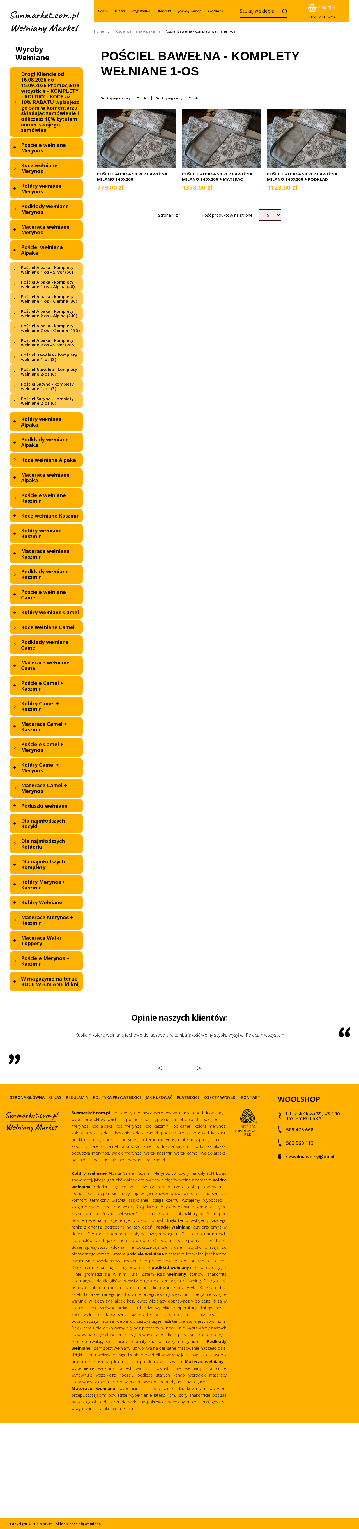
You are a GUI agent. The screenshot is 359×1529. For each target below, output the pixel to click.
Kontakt (250, 1097)
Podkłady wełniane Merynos (45, 209)
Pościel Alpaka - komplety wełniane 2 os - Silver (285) (48, 342)
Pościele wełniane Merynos (43, 148)
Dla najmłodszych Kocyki (43, 823)
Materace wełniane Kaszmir (45, 554)
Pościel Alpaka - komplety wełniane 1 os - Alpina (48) (48, 284)
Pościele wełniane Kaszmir (43, 498)
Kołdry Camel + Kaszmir (40, 706)
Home (99, 31)
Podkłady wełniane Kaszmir (45, 574)
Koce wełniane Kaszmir (50, 515)
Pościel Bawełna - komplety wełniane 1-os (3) (49, 357)
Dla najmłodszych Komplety (43, 864)
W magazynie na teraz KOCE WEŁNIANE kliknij (50, 981)
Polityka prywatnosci (117, 1097)
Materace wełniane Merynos (45, 229)
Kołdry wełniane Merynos (41, 188)
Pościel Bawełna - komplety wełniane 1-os (200, 31)
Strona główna (27, 1097)
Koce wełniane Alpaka (48, 460)
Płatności (188, 1097)
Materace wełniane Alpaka (45, 477)
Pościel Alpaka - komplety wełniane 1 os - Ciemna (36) (49, 299)
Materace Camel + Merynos (44, 788)
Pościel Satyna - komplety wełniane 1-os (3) (47, 386)
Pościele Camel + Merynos (42, 747)
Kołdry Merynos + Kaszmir (43, 885)
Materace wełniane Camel (45, 665)
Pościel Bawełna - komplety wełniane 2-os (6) (49, 372)
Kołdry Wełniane (41, 902)
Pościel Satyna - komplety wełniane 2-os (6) (47, 401)
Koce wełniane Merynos (39, 168)
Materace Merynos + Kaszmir (47, 920)
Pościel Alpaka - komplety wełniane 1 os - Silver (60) (47, 270)
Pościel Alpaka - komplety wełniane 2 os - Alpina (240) (49, 313)
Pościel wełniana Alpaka (42, 250)
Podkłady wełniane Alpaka (45, 442)
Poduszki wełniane (44, 805)
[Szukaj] (283, 11)
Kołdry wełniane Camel (50, 612)
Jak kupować (159, 1097)
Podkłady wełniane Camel (45, 645)
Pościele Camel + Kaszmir (42, 686)
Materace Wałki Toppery (41, 940)
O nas (120, 11)
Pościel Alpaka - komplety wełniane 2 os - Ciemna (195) (50, 328)
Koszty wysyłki (220, 1097)
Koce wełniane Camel (48, 627)
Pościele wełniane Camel (43, 595)
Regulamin (77, 1097)
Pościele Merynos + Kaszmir (45, 961)
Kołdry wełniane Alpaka (41, 422)
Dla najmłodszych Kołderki (43, 844)
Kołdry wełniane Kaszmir (41, 533)
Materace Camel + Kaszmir (44, 727)
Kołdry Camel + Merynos (40, 767)
